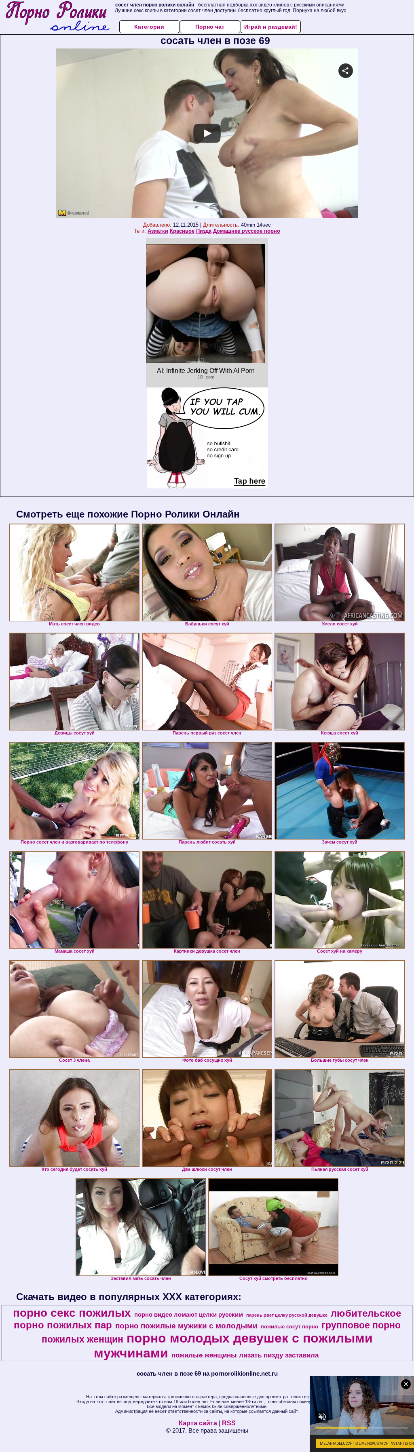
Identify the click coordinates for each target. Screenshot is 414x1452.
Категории (149, 26)
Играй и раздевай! (270, 26)
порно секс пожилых (72, 1313)
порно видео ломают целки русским (188, 1314)
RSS (229, 1423)
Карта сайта (198, 1423)
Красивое (182, 231)
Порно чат (209, 26)
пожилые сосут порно (289, 1327)
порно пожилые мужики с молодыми (186, 1326)
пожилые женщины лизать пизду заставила (245, 1355)
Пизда (203, 231)
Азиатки (158, 231)
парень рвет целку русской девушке (286, 1315)
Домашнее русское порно (246, 231)
